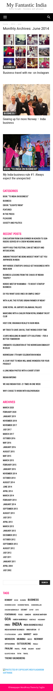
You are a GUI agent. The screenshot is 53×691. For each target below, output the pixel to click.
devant (24, 610)
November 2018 (10, 421)
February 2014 (9, 500)
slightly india (10, 654)
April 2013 (8, 522)
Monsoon (10, 639)
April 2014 (8, 491)
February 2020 (9, 412)
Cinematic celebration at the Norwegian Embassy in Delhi (26, 346)
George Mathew (40, 614)
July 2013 (7, 517)
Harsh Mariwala (20, 619)
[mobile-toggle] (5, 17)
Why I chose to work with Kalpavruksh (21, 391)
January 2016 (9, 447)
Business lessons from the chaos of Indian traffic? (23, 276)
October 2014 (9, 478)
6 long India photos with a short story (21, 370)
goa (8, 619)
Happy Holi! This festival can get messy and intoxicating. (23, 249)
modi (35, 634)
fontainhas (10, 614)
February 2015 (9, 465)
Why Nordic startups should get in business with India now (26, 267)
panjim (9, 648)
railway (31, 649)
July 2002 (7, 570)
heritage (32, 620)
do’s (37, 610)
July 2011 (7, 557)
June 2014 (7, 487)
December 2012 (10, 535)
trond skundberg (15, 658)
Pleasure (7, 218)
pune (24, 649)
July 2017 (7, 429)
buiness (23, 600)
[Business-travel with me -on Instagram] (26, 51)
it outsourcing (10, 634)
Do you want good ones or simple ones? (22, 294)
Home (5, 24)
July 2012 (7, 553)
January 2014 (9, 504)
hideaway (41, 620)
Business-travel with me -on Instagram (26, 72)
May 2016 (7, 443)
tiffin (19, 654)
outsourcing (24, 643)
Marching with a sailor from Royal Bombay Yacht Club (26, 315)
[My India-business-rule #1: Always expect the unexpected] (26, 152)
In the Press (8, 214)
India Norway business (14, 630)
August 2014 (9, 482)
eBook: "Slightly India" (13, 205)
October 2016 (9, 438)
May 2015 (7, 456)
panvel (17, 649)
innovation (31, 630)
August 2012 (9, 548)
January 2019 (9, 416)
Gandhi (28, 614)
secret (38, 649)
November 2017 (10, 425)
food (20, 614)
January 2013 (9, 531)
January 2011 (9, 561)
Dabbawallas (36, 605)
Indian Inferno (9, 377)
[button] (49, 17)
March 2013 (8, 526)
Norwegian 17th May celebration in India (22, 355)
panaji (35, 644)
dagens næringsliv (12, 610)
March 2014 (8, 495)
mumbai (21, 638)
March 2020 (8, 407)
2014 (13, 24)
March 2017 (8, 434)
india (17, 624)
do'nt (31, 610)
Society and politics (12, 223)
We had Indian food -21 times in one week (21, 384)
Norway (38, 638)
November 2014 (10, 473)
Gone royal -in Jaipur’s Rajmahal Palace (22, 307)
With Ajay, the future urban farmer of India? (24, 300)
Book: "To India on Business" (20, 169)
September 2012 (10, 544)
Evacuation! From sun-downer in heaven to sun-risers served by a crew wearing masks (25, 240)
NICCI (30, 639)
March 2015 (8, 460)
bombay (8, 600)
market (27, 634)
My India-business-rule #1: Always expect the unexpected (23, 176)
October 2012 (9, 539)
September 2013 (10, 509)
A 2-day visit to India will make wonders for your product (26, 362)
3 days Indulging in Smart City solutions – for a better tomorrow (25, 337)
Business (9, 67)
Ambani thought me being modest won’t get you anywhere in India (25, 258)
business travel (23, 605)
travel (25, 654)
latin (20, 634)
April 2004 (8, 566)
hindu (7, 625)
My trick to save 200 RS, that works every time (25, 330)
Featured (7, 209)
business (33, 599)
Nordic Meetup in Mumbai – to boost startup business (24, 285)
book (16, 600)
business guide (10, 605)
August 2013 (9, 513)
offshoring (10, 644)
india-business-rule (33, 625)
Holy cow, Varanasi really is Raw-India (21, 323)
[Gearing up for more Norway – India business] (26, 99)
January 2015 (9, 469)
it (39, 630)
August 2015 (9, 451)
